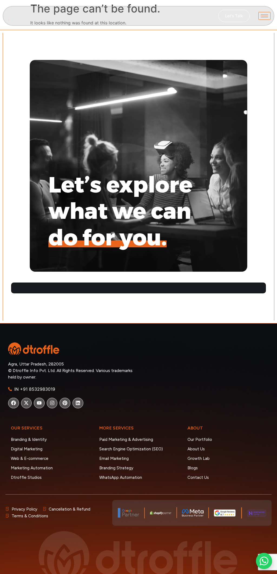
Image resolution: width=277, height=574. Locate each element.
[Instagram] (52, 403)
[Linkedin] (77, 403)
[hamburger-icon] (264, 16)
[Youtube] (39, 403)
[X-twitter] (26, 403)
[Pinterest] (65, 403)
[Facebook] (13, 403)
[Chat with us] (264, 561)
